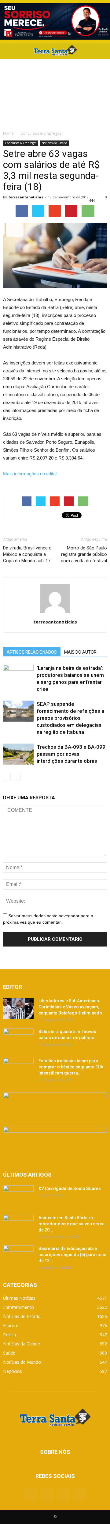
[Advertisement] (55, 93)
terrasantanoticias (26, 197)
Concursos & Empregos (20, 143)
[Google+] (47, 1494)
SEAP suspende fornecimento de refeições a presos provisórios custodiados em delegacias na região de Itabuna (70, 718)
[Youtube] (80, 1494)
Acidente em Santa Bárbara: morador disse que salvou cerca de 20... (71, 1223)
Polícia (9, 1334)
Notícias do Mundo (22, 1362)
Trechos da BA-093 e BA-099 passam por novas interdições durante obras (71, 754)
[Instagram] (63, 1494)
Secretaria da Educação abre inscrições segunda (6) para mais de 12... (72, 1254)
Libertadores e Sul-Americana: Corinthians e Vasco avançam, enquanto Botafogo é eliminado (70, 1006)
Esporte (10, 1325)
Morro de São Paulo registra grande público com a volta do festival (84, 554)
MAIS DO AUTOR (80, 652)
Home (8, 133)
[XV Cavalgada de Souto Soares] (18, 1196)
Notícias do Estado (54, 143)
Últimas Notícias (19, 1298)
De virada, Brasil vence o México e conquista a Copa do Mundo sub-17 (27, 554)
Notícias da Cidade (21, 1344)
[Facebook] (30, 1494)
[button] (101, 51)
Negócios (12, 1371)
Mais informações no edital (30, 473)
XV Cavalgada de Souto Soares (69, 1188)
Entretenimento (18, 1307)
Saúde (9, 1353)
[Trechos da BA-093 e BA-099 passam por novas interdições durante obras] (18, 754)
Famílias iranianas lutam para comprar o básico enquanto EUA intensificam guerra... (70, 1066)
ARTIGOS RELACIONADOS (32, 652)
